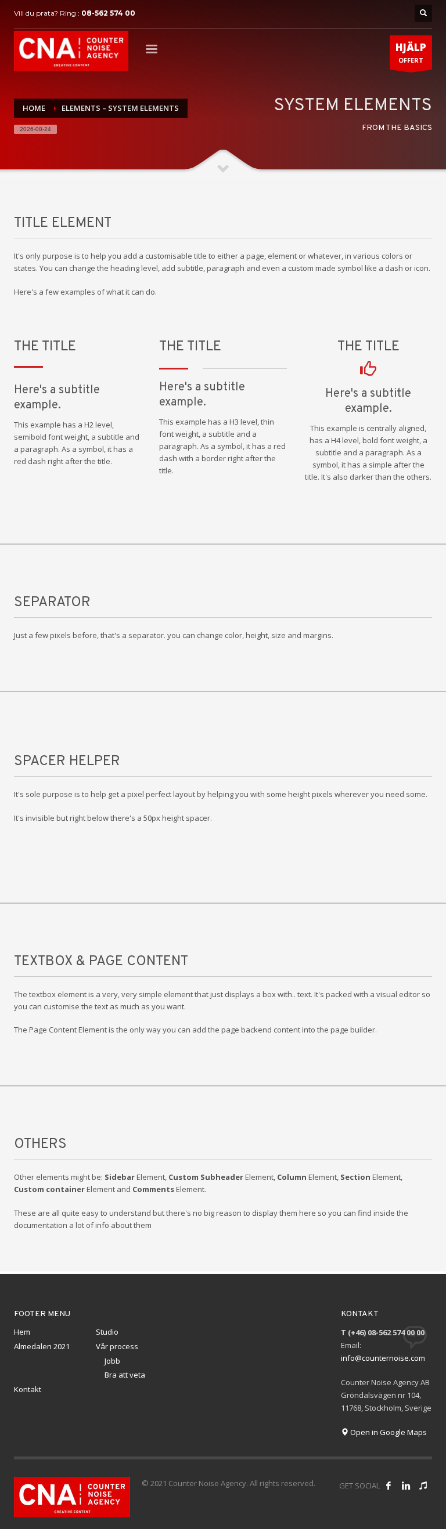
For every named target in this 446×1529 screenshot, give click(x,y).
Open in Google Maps (387, 1432)
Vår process (117, 1346)
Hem (22, 1332)
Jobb (112, 1361)
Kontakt (27, 1389)
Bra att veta (125, 1374)
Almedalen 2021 (42, 1346)
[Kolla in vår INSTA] (406, 1485)
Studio (107, 1332)
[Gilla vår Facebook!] (388, 1485)
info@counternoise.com (383, 1358)
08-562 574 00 (108, 13)
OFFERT (410, 52)
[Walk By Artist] (423, 1485)
